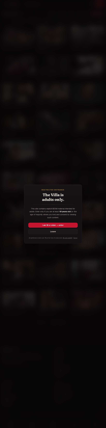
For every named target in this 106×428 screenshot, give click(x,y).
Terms (75, 238)
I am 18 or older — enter (53, 225)
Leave (53, 231)
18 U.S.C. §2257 (67, 238)
